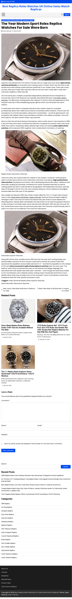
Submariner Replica (28, 20)
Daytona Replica (7, 518)
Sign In (67, 15)
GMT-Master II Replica (9, 529)
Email (39, 425)
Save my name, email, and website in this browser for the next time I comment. (33, 444)
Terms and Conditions (9, 587)
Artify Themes (13, 595)
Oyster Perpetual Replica (10, 536)
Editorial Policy (6, 579)
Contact (4, 572)
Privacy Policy (6, 583)
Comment (5, 400)
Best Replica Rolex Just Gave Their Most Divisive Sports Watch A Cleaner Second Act (31, 485)
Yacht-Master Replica (9, 558)
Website (4, 435)
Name (4, 425)
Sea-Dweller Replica (8, 543)
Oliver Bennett (7, 31)
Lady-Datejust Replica (9, 532)
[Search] (61, 14)
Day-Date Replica (7, 514)
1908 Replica (5, 504)
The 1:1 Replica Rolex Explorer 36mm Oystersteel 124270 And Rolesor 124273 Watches (17, 374)
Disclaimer (5, 576)
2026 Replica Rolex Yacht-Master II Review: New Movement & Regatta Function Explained (32, 475)
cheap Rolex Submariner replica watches (26, 197)
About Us (4, 569)
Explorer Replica (6, 20)
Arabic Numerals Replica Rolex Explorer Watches (26, 281)
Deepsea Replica (7, 522)
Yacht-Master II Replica (9, 554)
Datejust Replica (7, 511)
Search (4, 464)
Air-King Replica (6, 507)
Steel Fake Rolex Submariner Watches (15, 283)
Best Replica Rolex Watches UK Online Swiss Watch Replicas (36, 7)
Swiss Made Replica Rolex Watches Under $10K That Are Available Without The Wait (17, 327)
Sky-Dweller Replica (8, 547)
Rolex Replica (16, 20)
